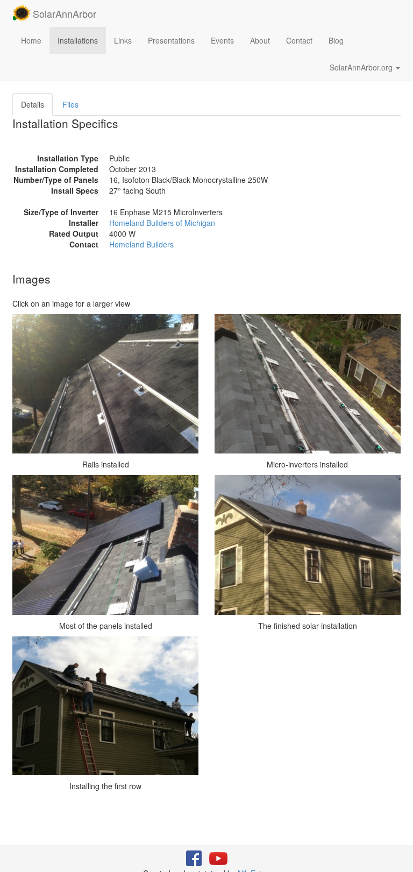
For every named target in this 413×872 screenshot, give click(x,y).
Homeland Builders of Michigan (162, 222)
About (260, 40)
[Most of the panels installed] (105, 544)
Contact (299, 40)
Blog (336, 40)
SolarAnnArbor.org (362, 67)
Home (31, 40)
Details (32, 104)
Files (70, 104)
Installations (78, 40)
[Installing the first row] (105, 705)
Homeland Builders (141, 244)
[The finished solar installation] (308, 544)
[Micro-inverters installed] (308, 383)
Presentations (171, 40)
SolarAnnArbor (63, 13)
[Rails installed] (105, 383)
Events (222, 40)
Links (123, 40)
